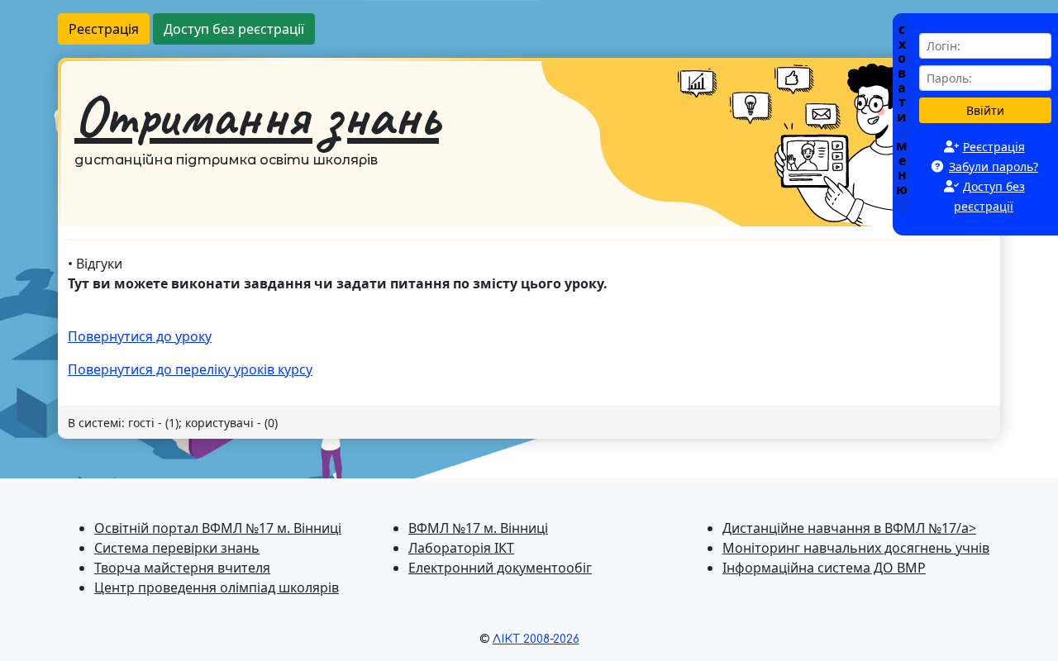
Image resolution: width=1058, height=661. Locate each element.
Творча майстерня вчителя (182, 568)
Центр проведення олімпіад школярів (216, 587)
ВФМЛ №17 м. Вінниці (478, 528)
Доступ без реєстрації (234, 29)
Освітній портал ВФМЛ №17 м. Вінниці (217, 528)
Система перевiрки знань (177, 548)
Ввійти (985, 110)
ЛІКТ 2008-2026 (536, 639)
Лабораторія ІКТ (461, 548)
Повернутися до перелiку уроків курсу (190, 369)
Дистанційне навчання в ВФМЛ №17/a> (849, 528)
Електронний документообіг (500, 568)
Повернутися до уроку (140, 336)
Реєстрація (104, 29)
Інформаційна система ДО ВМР (824, 568)
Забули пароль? (993, 166)
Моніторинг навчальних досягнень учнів (855, 548)
